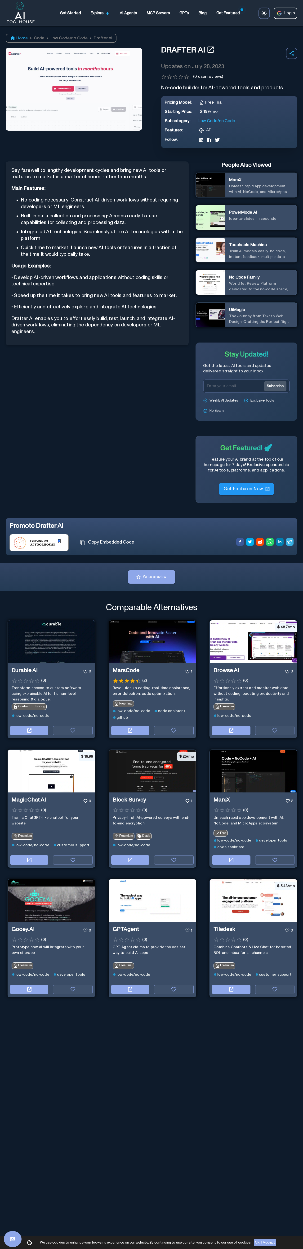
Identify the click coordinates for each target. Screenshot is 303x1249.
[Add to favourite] (73, 730)
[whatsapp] (270, 542)
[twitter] (250, 542)
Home (22, 38)
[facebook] (240, 542)
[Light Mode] (264, 13)
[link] (70, 13)
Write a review (154, 577)
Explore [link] (97, 13)
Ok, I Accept (265, 1242)
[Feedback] (13, 1239)
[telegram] (290, 542)
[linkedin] (280, 542)
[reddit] (260, 542)
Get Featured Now (243, 489)
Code (39, 38)
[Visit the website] (29, 730)
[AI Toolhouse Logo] (19, 13)
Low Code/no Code (69, 38)
